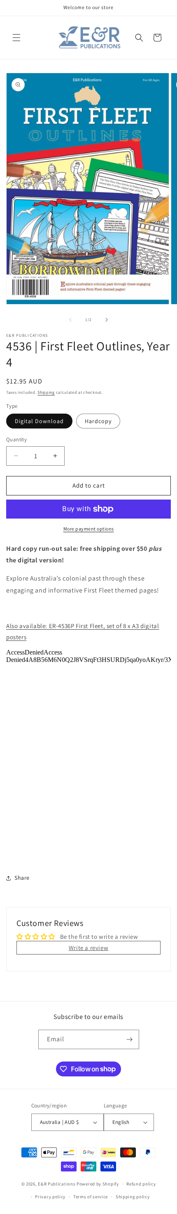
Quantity (16, 439)
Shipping (46, 392)
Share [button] (22, 877)
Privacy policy (50, 1197)
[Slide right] (107, 320)
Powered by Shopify (98, 1184)
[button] (16, 38)
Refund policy (141, 1184)
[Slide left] (70, 320)
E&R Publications (56, 1184)
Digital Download (39, 421)
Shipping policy (133, 1197)
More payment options (88, 529)
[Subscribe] (130, 1039)
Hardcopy (98, 421)
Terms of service (90, 1197)
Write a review (88, 948)
